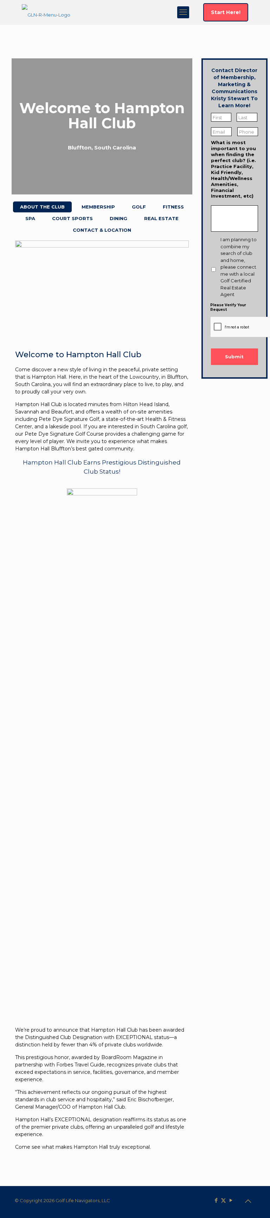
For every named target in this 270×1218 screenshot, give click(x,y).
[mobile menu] (183, 12)
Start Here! (225, 12)
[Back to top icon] (247, 1201)
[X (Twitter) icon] (223, 1200)
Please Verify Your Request (228, 306)
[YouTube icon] (230, 1200)
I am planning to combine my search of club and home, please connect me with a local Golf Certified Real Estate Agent (238, 267)
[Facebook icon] (216, 1200)
